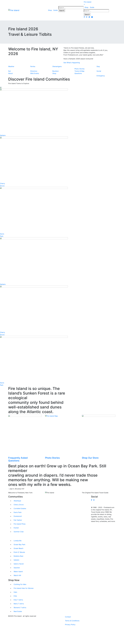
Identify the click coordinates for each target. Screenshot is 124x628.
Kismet (16, 528)
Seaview (17, 568)
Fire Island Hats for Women (24, 588)
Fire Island (87, 2)
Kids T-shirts (18, 600)
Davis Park (18, 512)
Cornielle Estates (20, 508)
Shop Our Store (90, 457)
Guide (55, 10)
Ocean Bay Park (19, 544)
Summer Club (19, 532)
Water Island (18, 571)
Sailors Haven (19, 564)
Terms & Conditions (72, 621)
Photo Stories (52, 457)
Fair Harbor (18, 520)
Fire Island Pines (19, 524)
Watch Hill (17, 575)
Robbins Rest (18, 556)
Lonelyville (17, 541)
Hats (15, 592)
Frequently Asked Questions (18, 459)
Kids (15, 596)
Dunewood (18, 516)
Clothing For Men (20, 584)
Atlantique (17, 501)
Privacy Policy (70, 624)
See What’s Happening (71, 63)
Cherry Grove (19, 505)
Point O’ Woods (19, 552)
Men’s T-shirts (19, 604)
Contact (68, 617)
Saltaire (3, 135)
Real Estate (18, 611)
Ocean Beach (18, 548)
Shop (50, 10)
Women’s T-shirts (20, 607)
